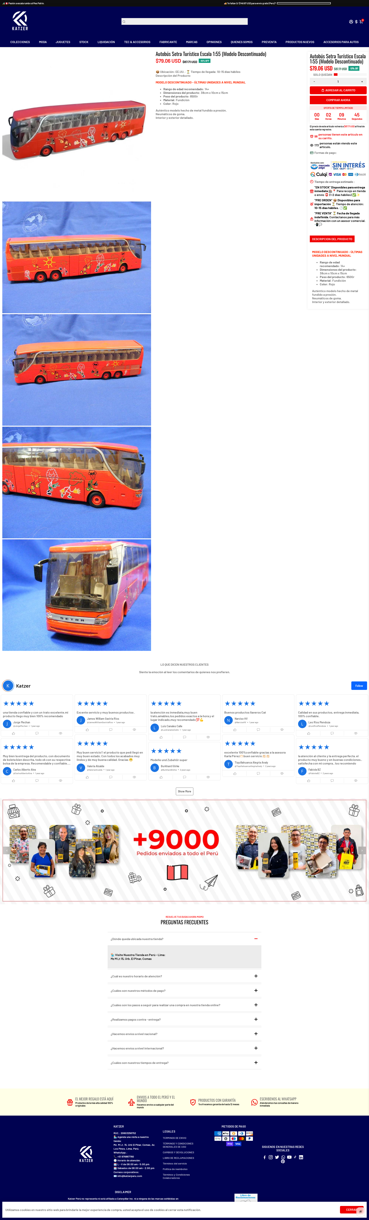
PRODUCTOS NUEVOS (300, 42)
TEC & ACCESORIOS (137, 42)
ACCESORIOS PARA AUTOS (341, 42)
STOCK (83, 42)
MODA (43, 42)
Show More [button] (184, 791)
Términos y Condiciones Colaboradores (176, 1176)
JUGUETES (63, 42)
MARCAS (191, 42)
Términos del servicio (175, 1163)
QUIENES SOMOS (242, 42)
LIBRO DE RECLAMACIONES (178, 1157)
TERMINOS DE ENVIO (174, 1137)
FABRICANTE (168, 42)
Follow (359, 685)
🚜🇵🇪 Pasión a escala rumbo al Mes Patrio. (23, 3)
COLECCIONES (20, 42)
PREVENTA (269, 42)
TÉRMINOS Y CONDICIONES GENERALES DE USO (178, 1145)
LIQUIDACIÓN (106, 42)
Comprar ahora (338, 100)
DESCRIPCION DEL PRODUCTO (332, 239)
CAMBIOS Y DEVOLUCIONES (178, 1152)
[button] (37, 715)
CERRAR (351, 1209)
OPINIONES (214, 42)
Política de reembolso (175, 1169)
